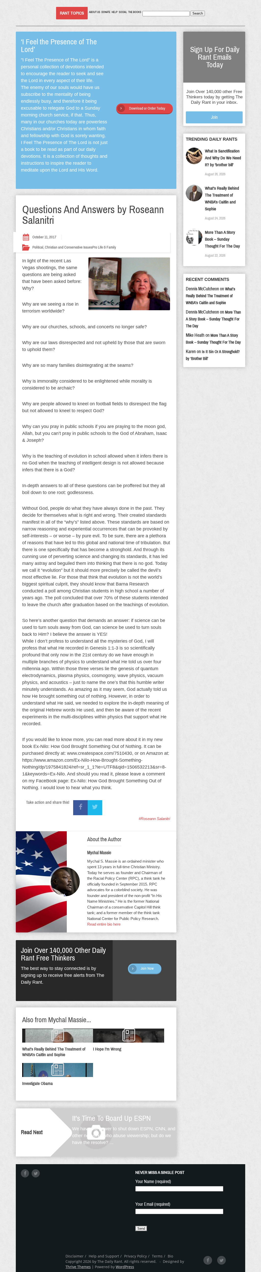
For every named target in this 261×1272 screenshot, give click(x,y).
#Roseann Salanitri (154, 818)
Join (214, 117)
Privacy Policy (135, 1256)
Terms (157, 1256)
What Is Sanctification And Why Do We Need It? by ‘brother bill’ (223, 158)
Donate (105, 12)
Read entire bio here (104, 924)
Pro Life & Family (104, 247)
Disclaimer (75, 1256)
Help (115, 12)
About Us (94, 12)
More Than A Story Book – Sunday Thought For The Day (222, 239)
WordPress (125, 1266)
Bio (170, 1256)
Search (197, 13)
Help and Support (104, 1256)
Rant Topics (72, 13)
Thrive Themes (78, 1266)
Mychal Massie (99, 852)
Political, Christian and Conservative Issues (62, 247)
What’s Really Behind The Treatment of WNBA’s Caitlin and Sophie (210, 296)
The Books (134, 12)
